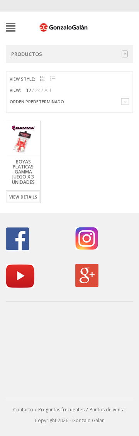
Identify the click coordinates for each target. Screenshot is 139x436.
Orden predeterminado (37, 101)
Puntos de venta (107, 409)
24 (38, 90)
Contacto (23, 409)
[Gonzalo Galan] (63, 26)
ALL (48, 90)
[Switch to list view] (52, 78)
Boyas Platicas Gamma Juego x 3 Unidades (23, 171)
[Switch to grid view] (42, 78)
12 (28, 90)
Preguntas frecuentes (61, 409)
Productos (26, 54)
